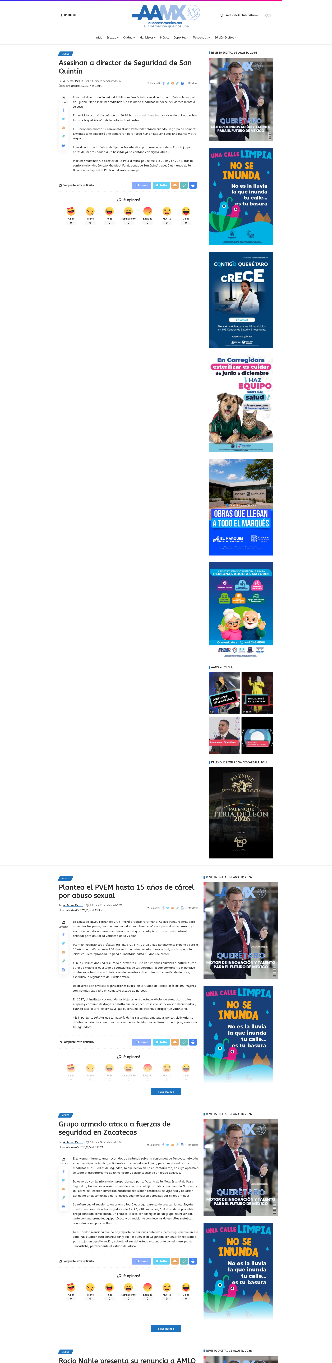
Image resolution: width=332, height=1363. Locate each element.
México (66, 54)
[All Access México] (166, 15)
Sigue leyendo (166, 1091)
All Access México (73, 80)
